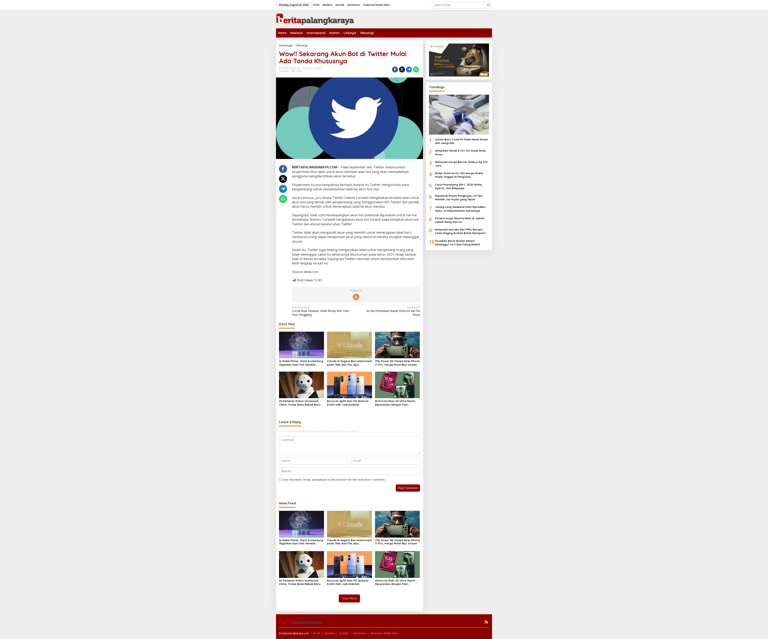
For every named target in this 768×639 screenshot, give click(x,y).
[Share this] (395, 69)
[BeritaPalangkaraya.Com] (315, 19)
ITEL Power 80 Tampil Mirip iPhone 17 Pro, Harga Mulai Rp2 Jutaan (397, 362)
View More (349, 598)
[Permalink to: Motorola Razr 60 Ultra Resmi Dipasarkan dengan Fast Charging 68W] (397, 384)
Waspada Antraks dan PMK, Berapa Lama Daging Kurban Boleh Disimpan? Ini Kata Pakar (460, 231)
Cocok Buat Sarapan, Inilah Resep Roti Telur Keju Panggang (320, 311)
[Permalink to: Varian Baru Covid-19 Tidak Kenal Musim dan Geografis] (459, 115)
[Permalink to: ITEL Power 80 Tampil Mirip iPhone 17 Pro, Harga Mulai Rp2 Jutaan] (397, 344)
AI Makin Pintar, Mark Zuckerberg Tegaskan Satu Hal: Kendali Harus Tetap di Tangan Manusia (301, 362)
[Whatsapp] (416, 69)
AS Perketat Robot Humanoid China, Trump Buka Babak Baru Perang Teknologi (299, 402)
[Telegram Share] (409, 69)
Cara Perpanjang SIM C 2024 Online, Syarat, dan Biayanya (459, 186)
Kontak (343, 633)
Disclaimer (359, 633)
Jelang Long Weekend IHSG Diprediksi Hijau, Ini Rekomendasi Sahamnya (460, 208)
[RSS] (356, 297)
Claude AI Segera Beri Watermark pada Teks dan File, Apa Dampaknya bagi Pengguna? (349, 362)
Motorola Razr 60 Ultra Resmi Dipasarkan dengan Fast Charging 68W (395, 402)
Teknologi (284, 70)
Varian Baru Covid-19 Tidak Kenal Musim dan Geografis (461, 141)
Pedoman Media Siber (384, 633)
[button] (488, 5)
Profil (316, 633)
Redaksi (329, 633)
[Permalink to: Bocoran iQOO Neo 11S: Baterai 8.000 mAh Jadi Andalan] (349, 384)
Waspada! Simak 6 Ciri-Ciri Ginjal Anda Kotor (460, 152)
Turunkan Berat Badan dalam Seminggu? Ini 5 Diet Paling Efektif (457, 242)
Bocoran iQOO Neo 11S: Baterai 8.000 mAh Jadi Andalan (347, 402)
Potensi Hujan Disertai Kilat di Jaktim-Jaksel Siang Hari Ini (460, 220)
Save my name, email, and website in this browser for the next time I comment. (333, 479)
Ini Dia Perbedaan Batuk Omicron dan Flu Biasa (393, 311)
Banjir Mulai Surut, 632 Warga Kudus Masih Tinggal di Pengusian (459, 175)
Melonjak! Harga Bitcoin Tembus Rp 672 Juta (461, 163)
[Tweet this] (402, 69)
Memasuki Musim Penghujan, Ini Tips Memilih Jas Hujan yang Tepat (459, 197)
